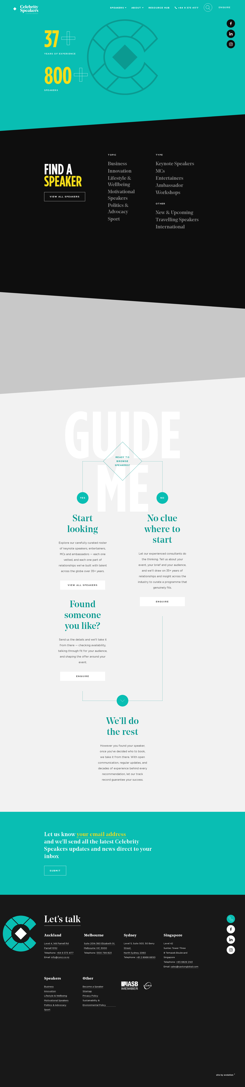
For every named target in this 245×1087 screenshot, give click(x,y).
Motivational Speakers (121, 195)
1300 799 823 (104, 953)
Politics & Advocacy (118, 208)
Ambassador (169, 185)
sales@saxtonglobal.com (184, 966)
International (170, 227)
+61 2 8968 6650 (146, 957)
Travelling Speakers (177, 220)
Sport (114, 219)
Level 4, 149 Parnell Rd (56, 943)
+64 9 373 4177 (188, 8)
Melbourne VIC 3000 (95, 948)
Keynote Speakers (175, 164)
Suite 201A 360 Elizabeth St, (99, 943)
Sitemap (87, 991)
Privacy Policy (90, 996)
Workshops (168, 192)
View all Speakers (83, 585)
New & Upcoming (174, 212)
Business (117, 164)
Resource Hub (159, 8)
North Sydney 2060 (135, 953)
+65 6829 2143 (184, 962)
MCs (160, 171)
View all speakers (65, 196)
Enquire (224, 7)
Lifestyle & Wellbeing (119, 181)
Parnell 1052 (50, 948)
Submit (55, 870)
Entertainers (169, 178)
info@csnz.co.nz (60, 957)
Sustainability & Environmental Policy (94, 1002)
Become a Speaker (93, 986)
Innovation (120, 171)
